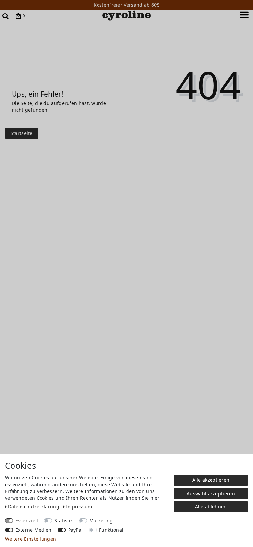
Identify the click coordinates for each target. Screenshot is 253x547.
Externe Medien (33, 530)
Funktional (111, 530)
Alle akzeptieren (211, 480)
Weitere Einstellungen (30, 539)
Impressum (79, 507)
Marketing (101, 520)
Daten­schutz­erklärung (34, 507)
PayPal (75, 530)
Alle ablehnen (211, 507)
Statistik (63, 520)
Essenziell (26, 520)
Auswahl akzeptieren (211, 493)
